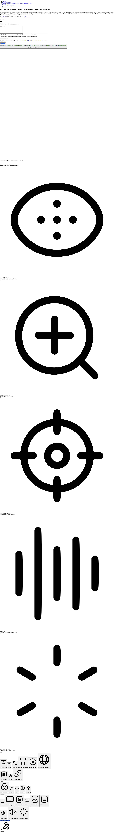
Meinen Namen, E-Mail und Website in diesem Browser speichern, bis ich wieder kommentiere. (19, 36)
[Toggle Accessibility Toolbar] (3, 43)
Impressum (25, 40)
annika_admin (4, 16)
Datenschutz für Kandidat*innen (41, 40)
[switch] (0, 397)
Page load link (2, 41)
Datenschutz (30, 40)
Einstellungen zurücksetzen (5, 820)
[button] (3, 764)
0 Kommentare (27, 16)
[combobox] (33, 47)
